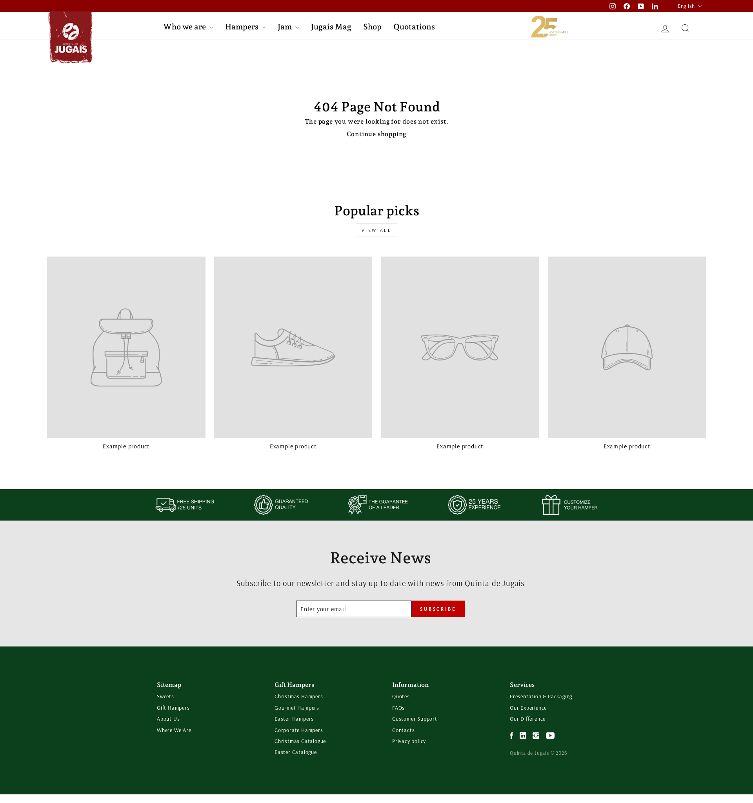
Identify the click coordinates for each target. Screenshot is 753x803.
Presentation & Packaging (541, 696)
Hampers (242, 26)
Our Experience (528, 707)
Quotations (414, 26)
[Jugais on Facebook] (511, 736)
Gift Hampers (173, 707)
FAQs (398, 707)
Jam (285, 26)
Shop (372, 26)
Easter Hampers (294, 718)
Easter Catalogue (296, 752)
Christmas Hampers (299, 696)
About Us (168, 718)
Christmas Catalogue (300, 741)
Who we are (185, 26)
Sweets (165, 696)
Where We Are (174, 730)
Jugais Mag (331, 26)
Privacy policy (409, 741)
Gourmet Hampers (297, 707)
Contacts (403, 730)
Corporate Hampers (299, 730)
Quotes (401, 696)
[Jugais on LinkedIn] (523, 736)
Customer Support (414, 718)
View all (377, 230)
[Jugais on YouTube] (550, 736)
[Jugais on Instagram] (536, 736)
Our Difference (528, 718)
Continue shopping (377, 134)
